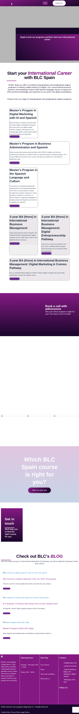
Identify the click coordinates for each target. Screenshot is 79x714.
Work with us (45, 678)
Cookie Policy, (6, 712)
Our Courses (45, 665)
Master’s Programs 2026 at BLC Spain (18, 628)
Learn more (15, 136)
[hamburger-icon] (45, 3)
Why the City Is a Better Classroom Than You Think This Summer (29, 579)
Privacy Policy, (16, 712)
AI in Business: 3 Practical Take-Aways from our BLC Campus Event (30, 604)
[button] (70, 3)
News (42, 669)
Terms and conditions (48, 674)
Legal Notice (25, 712)
